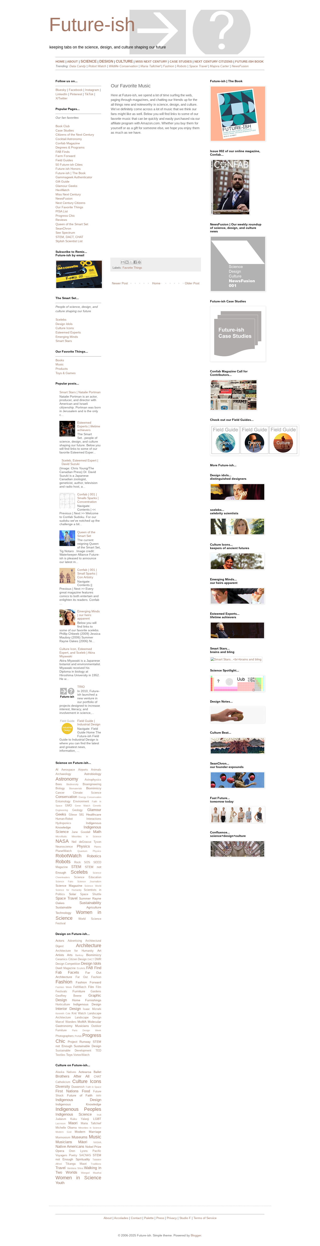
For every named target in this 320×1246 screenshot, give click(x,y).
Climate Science (87, 792)
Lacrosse (61, 1123)
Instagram (92, 90)
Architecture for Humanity (75, 950)
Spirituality (83, 1159)
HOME (60, 61)
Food (86, 1091)
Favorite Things (132, 267)
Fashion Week (64, 987)
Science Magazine (69, 885)
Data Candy (77, 66)
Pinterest (76, 94)
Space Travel (198, 66)
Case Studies (65, 130)
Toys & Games (66, 373)
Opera (60, 1151)
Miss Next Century (68, 194)
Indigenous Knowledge (78, 1104)
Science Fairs (64, 881)
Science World (92, 886)
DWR (98, 959)
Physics (83, 846)
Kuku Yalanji (79, 1119)
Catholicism (63, 1082)
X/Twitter (61, 98)
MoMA (81, 1021)
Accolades (121, 1218)
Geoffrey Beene (68, 995)
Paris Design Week (86, 1030)
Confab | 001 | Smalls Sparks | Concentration (88, 498)
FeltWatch (79, 987)
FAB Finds (63, 151)
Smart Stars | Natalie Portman (80, 392)
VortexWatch (81, 1054)
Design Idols (64, 324)
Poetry (73, 1155)
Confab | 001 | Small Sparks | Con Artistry (87, 573)
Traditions (96, 1164)
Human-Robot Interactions (78, 818)
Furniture (78, 991)
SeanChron (63, 228)
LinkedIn (61, 94)
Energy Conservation (90, 797)
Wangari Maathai (91, 1172)
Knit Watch (79, 1013)
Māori (82, 1142)
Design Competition (68, 963)
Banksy (79, 955)
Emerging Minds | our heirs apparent (88, 615)
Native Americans (70, 1146)
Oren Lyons (78, 1151)
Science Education (87, 877)
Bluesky (61, 90)
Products (62, 368)
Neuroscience (64, 846)
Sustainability (90, 903)
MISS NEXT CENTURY (151, 61)
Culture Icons (65, 328)
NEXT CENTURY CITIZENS (213, 61)
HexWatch (62, 190)
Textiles (60, 1054)
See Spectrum (65, 232)
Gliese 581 (76, 814)
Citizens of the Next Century (75, 134)
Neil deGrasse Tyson (86, 841)
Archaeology (63, 774)
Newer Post (120, 283)
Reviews (61, 220)
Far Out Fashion (88, 977)
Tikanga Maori (76, 1163)
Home (156, 283)
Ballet (97, 1072)
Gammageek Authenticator (74, 177)
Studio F (185, 1218)
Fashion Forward (88, 982)
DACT (91, 959)
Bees (59, 784)
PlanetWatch (64, 851)
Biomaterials (75, 788)
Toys (69, 1054)
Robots (182, 66)
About (108, 1218)
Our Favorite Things (69, 207)
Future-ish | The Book (71, 173)
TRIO (81, 686)
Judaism (61, 1119)
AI (57, 769)
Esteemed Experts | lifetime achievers (88, 426)
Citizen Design (77, 959)
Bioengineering (92, 784)
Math (97, 832)
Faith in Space (93, 1087)
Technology (63, 913)
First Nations (67, 1091)
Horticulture (63, 1004)
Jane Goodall (81, 832)
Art (99, 950)
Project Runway (79, 1041)
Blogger (196, 1235)
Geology (77, 810)
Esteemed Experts (68, 332)
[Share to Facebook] (135, 262)
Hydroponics (63, 823)
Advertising (75, 940)
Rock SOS (82, 862)
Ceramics (61, 959)
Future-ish (92, 24)
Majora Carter (219, 66)
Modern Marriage (88, 1131)
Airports (83, 769)
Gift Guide (62, 181)
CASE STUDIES (181, 61)
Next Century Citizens (70, 203)
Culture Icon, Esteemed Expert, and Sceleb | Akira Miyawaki (77, 652)
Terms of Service (205, 1218)
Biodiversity (72, 784)
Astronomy (67, 779)
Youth (60, 1183)
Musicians (82, 1026)
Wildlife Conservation (123, 66)
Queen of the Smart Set (72, 224)
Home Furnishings (86, 1000)
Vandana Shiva (75, 1168)
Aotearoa (85, 1072)
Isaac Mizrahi (92, 1009)
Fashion (168, 66)
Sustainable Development (73, 1050)
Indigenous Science (74, 1114)
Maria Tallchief (150, 66)
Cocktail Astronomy (69, 139)
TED (98, 1050)
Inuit (99, 1114)
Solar (72, 894)
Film (91, 987)
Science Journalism (89, 881)
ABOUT (72, 61)
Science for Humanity (69, 890)
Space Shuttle (90, 894)
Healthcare (93, 814)
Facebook (76, 90)
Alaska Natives (66, 1072)
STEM (76, 867)
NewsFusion (240, 66)
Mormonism (63, 1137)
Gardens (96, 991)
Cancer (60, 792)
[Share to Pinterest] (139, 262)
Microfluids (61, 836)
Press (160, 1218)
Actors (60, 940)
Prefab (78, 1036)
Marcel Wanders (66, 1021)
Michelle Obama (66, 1127)
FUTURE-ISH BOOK (249, 61)
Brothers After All (72, 1076)
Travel (61, 1168)
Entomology (63, 801)
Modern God (63, 1132)
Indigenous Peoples (78, 1109)
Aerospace (68, 769)
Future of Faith (80, 1095)
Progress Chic (65, 215)
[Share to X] (131, 262)
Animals (96, 769)
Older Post (192, 283)
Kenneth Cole (63, 1013)
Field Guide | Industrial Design (88, 722)
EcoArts (81, 968)
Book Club (63, 126)
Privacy (172, 1218)
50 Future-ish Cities (69, 164)
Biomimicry (93, 788)
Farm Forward (65, 156)
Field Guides (64, 160)
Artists (60, 955)
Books (60, 360)
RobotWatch (68, 855)
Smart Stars (64, 341)
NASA (62, 841)
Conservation (66, 797)
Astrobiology (92, 774)
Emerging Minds (67, 336)
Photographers (65, 1036)
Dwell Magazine (66, 968)
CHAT (97, 1076)
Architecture (88, 945)
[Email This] (123, 262)
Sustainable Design (87, 1046)
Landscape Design (88, 1017)
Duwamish (77, 1086)
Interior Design (68, 1009)
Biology (60, 788)
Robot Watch (97, 66)
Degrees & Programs (70, 147)
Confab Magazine (68, 143)
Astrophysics (93, 779)
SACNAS (85, 1155)
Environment (81, 801)
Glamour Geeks (66, 186)
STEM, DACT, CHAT (69, 237)
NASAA (97, 1142)
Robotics (94, 856)
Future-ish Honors (68, 168)
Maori (72, 1123)
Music (60, 364)
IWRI (98, 1095)
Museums (80, 1137)
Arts (69, 955)
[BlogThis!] (127, 262)
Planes (97, 846)
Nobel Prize (93, 1146)
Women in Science (78, 1177)
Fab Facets (67, 972)
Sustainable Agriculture (78, 907)
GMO (68, 805)
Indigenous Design (87, 1004)
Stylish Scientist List (69, 241)
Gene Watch (82, 805)
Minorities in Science (86, 836)
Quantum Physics (89, 851)
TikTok (89, 94)
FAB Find (93, 968)
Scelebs (61, 319)
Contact (136, 1218)
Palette (149, 1218)
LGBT (97, 1119)
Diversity (63, 1086)
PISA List (62, 211)
